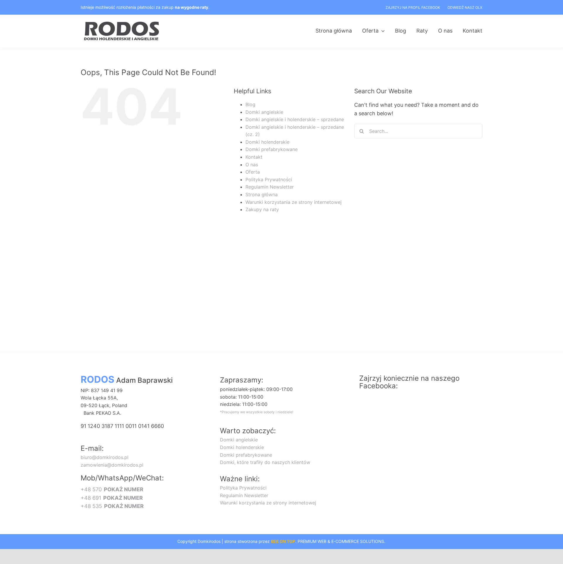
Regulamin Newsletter (269, 187)
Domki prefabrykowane (271, 149)
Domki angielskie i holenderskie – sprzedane (294, 119)
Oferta (252, 172)
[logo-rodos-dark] (122, 24)
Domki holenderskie (267, 142)
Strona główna (261, 194)
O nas (251, 164)
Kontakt (253, 157)
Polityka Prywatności (268, 179)
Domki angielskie (264, 112)
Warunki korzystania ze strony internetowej (293, 202)
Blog (250, 104)
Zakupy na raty (262, 209)
